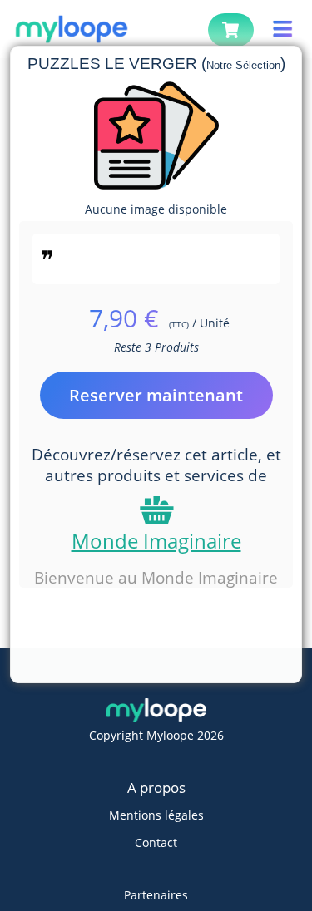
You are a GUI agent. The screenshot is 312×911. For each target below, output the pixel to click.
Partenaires (156, 895)
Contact (156, 842)
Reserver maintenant (156, 395)
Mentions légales (156, 815)
